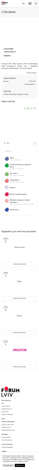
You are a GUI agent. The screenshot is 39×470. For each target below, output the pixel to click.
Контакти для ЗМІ (7, 440)
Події (3, 418)
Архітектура (5, 411)
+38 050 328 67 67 (10, 52)
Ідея (3, 403)
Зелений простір (7, 409)
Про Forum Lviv (6, 400)
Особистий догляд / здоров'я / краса (16, 94)
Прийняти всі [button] (20, 465)
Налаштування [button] (8, 465)
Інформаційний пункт (8, 430)
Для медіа (5, 434)
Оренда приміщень (7, 447)
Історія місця (6, 406)
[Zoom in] (34, 140)
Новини (4, 451)
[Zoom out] (34, 143)
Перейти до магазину (19, 264)
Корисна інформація (8, 421)
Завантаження (6, 437)
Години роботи (6, 427)
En (23, 3)
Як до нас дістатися (8, 424)
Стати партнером (7, 444)
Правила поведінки (7, 414)
